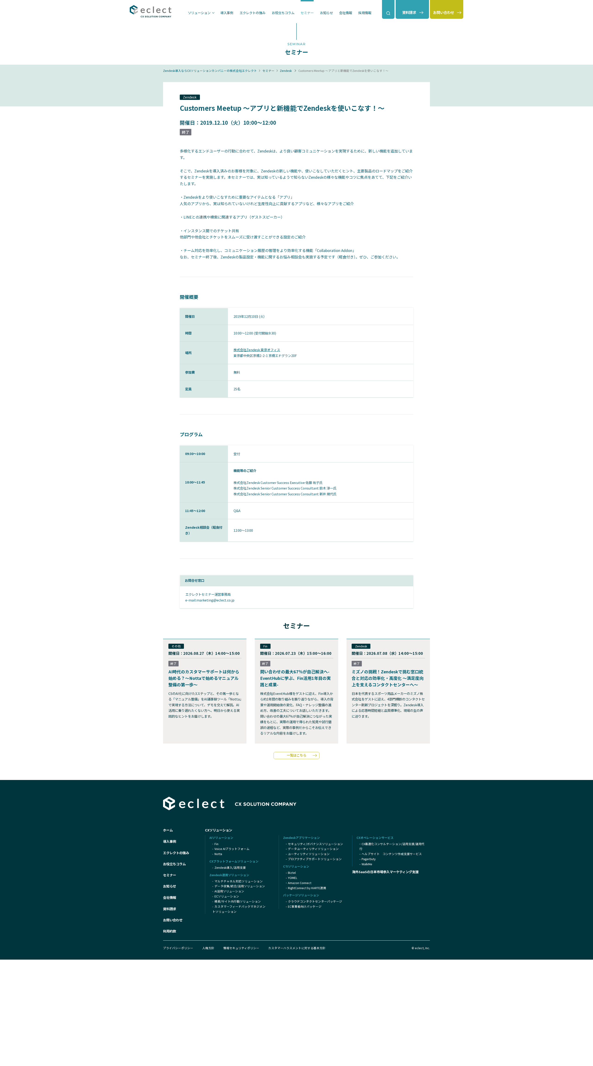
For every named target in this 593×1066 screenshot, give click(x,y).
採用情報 (364, 12)
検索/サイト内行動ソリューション (237, 901)
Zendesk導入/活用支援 (230, 867)
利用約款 (169, 931)
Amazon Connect (299, 883)
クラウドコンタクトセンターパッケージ (315, 901)
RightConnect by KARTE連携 (307, 888)
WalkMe (367, 864)
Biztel (292, 872)
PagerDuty (369, 859)
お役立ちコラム (283, 12)
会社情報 (345, 12)
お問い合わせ (173, 919)
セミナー (307, 12)
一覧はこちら (296, 755)
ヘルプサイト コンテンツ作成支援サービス (392, 854)
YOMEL (292, 877)
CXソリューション (218, 829)
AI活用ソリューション (229, 891)
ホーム (168, 829)
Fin (216, 844)
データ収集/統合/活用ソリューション (239, 886)
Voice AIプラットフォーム (231, 848)
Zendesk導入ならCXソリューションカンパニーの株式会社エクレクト (210, 70)
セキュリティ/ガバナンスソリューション (315, 844)
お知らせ (326, 12)
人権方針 (208, 948)
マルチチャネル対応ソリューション (238, 881)
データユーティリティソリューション (313, 848)
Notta (218, 854)
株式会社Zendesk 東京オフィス (256, 349)
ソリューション (199, 12)
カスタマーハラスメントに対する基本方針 (296, 948)
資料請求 (169, 908)
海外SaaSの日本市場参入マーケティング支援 (385, 871)
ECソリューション (226, 896)
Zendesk (286, 70)
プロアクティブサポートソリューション (315, 859)
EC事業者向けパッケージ (305, 906)
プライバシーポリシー (178, 948)
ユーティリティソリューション (309, 854)
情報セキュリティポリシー (241, 948)
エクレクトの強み (252, 12)
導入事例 (226, 12)
